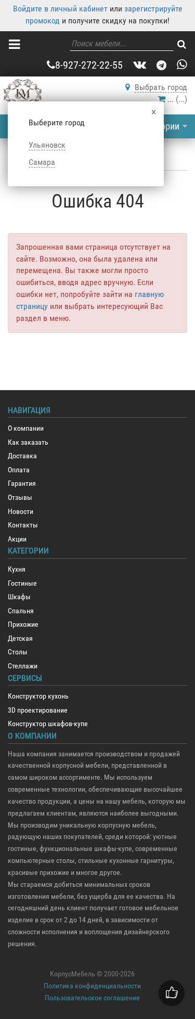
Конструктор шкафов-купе (48, 723)
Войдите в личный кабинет (60, 9)
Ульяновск (47, 145)
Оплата (19, 470)
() (177, 99)
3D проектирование (38, 710)
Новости (20, 511)
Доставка (22, 456)
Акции (17, 539)
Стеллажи (22, 666)
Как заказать (28, 442)
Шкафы (19, 596)
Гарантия (22, 483)
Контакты (23, 525)
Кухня (16, 569)
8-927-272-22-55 (89, 65)
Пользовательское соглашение (92, 998)
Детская (20, 638)
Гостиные (22, 583)
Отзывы (20, 497)
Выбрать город (161, 87)
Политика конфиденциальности (92, 986)
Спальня (21, 611)
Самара (42, 162)
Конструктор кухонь (38, 696)
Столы (18, 652)
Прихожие (23, 624)
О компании (26, 428)
